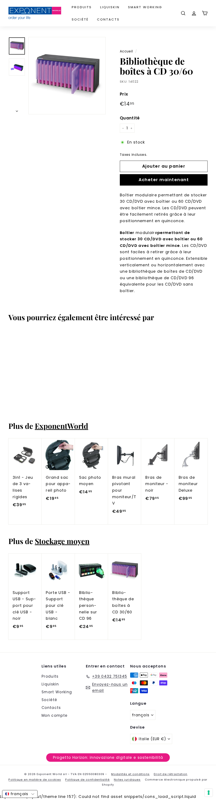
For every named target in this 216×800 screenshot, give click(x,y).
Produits (82, 7)
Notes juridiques (127, 780)
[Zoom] (67, 75)
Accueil (126, 51)
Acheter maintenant (164, 180)
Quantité (130, 118)
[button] (20, 794)
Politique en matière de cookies (34, 780)
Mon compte (55, 715)
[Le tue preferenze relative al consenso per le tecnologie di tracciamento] (209, 793)
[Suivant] (16, 110)
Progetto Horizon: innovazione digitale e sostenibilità (108, 757)
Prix (124, 94)
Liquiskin (110, 7)
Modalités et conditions (130, 774)
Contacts (108, 19)
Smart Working (145, 7)
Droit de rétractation (170, 774)
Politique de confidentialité (87, 780)
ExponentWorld (61, 426)
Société (80, 19)
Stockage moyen (62, 541)
